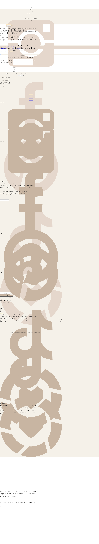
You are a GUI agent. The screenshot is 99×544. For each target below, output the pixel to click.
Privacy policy (19, 332)
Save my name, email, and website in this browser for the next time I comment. (21, 73)
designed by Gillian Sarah (26, 332)
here (1, 39)
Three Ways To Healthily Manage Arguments (11, 48)
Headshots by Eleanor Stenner (35, 332)
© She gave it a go (14, 332)
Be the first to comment (7, 51)
